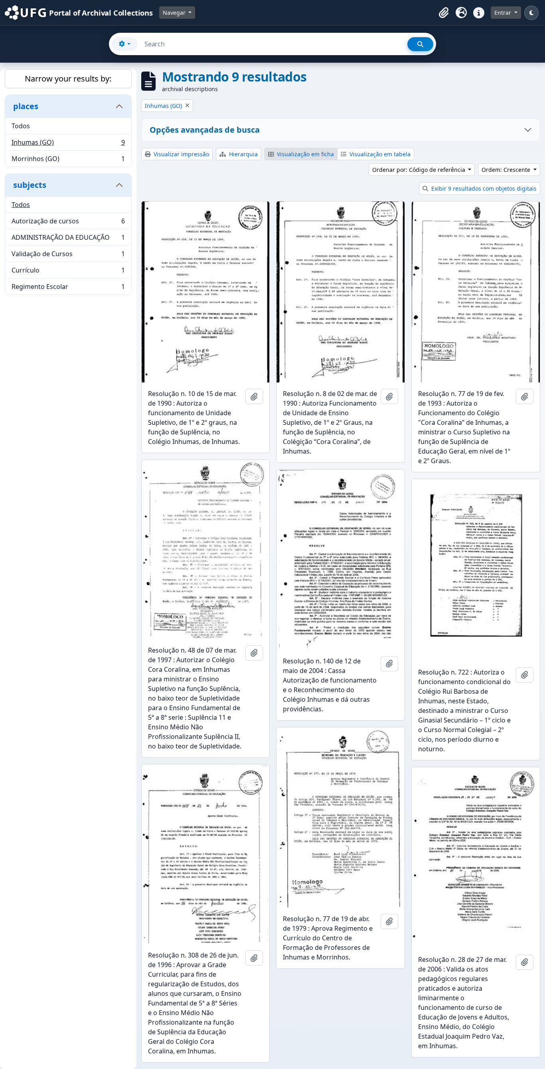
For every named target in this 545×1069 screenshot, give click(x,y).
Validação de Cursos (68, 255)
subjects (29, 184)
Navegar (175, 12)
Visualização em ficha (304, 154)
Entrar (503, 12)
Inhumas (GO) (68, 144)
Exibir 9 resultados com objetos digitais (483, 188)
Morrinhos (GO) (68, 160)
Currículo (68, 272)
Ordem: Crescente (507, 169)
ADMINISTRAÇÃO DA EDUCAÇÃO (68, 239)
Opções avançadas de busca (205, 129)
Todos (21, 125)
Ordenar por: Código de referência (419, 169)
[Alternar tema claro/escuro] (531, 13)
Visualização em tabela (379, 154)
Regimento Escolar (68, 288)
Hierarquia (242, 154)
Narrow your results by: (68, 78)
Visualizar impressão (180, 154)
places (25, 106)
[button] (443, 13)
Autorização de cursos (68, 223)
